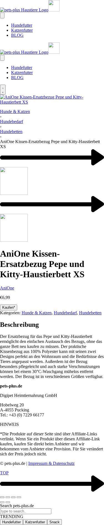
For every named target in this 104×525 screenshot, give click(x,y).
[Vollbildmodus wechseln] (8, 497)
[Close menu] (2, 58)
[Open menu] (2, 15)
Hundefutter (11, 522)
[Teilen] (13, 497)
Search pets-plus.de (17, 505)
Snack (54, 522)
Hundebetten (11, 131)
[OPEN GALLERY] (52, 102)
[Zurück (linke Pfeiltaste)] (2, 502)
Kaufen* (8, 307)
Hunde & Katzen (15, 111)
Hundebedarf (11, 121)
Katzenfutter (35, 522)
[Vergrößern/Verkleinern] (2, 497)
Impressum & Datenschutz (51, 463)
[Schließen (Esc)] (19, 497)
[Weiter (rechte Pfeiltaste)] (8, 502)
